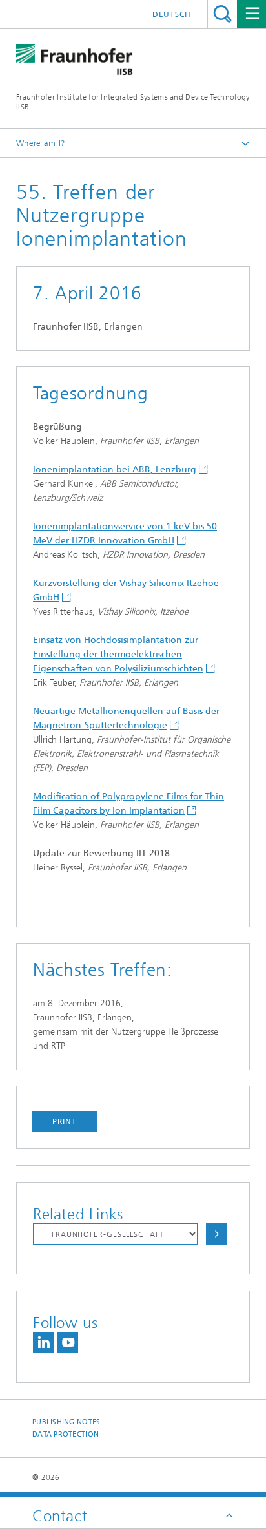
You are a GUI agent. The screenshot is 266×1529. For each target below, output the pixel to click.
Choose (216, 1234)
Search (222, 14)
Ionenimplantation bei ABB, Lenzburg (114, 469)
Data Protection (65, 1434)
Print (64, 1121)
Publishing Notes (66, 1422)
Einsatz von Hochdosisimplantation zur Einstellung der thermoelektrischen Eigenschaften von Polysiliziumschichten (118, 654)
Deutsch (171, 14)
